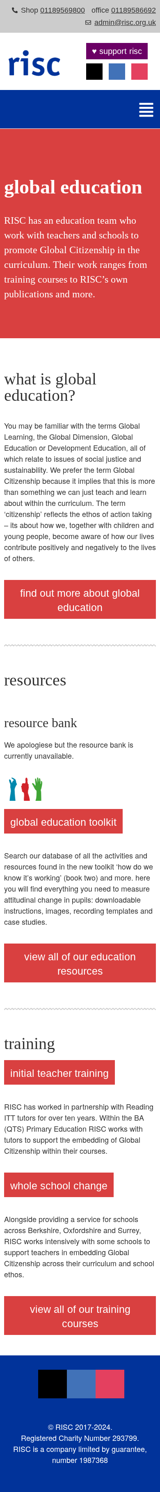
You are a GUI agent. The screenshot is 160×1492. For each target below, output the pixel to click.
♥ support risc (117, 51)
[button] (146, 110)
